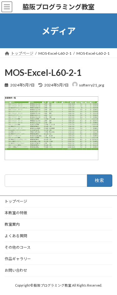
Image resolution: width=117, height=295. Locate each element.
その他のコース (18, 247)
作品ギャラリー (18, 258)
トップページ (16, 201)
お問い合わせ (16, 270)
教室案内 (12, 224)
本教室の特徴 (16, 212)
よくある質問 (16, 235)
